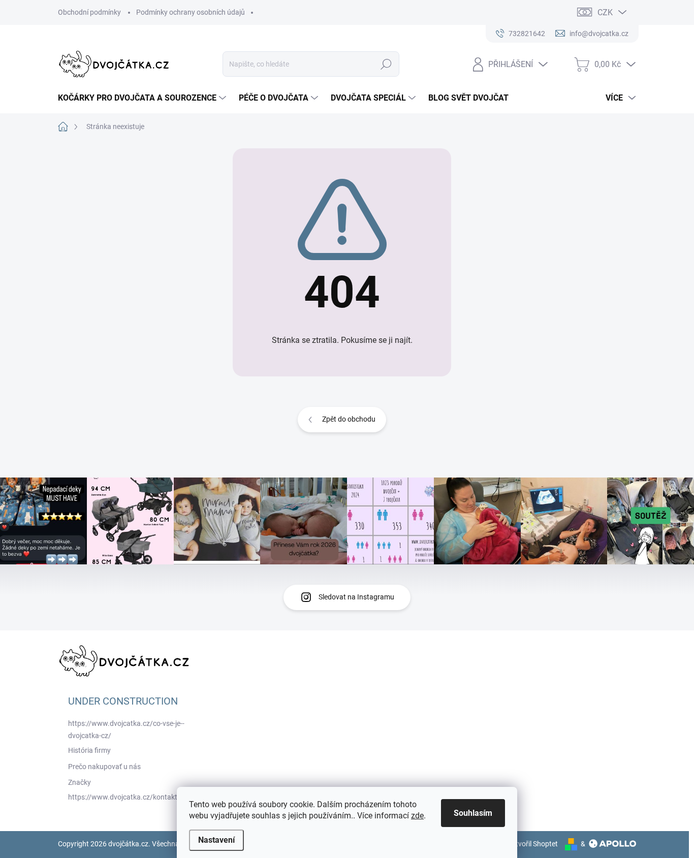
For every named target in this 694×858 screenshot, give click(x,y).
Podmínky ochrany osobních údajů (190, 12)
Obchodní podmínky (89, 12)
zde (417, 815)
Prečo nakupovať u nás (104, 766)
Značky (79, 782)
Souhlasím (473, 813)
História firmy (89, 750)
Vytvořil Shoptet (533, 844)
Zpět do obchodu (348, 419)
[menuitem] (143, 98)
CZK (605, 12)
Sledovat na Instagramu (356, 597)
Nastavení (216, 840)
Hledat (386, 64)
